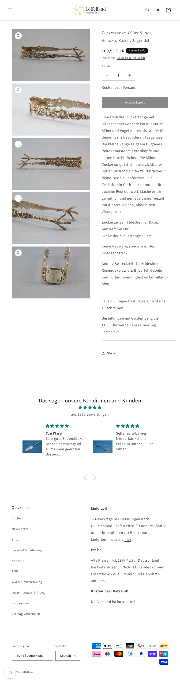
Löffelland (27, 672)
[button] (10, 10)
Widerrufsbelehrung (27, 582)
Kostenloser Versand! (131, 57)
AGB (15, 571)
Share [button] (111, 353)
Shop (15, 539)
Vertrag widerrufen (26, 614)
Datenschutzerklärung (29, 592)
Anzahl (106, 66)
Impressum (20, 603)
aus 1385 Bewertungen (90, 414)
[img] (89, 407)
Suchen (17, 518)
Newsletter (20, 529)
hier (127, 539)
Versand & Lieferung (27, 550)
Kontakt (18, 561)
